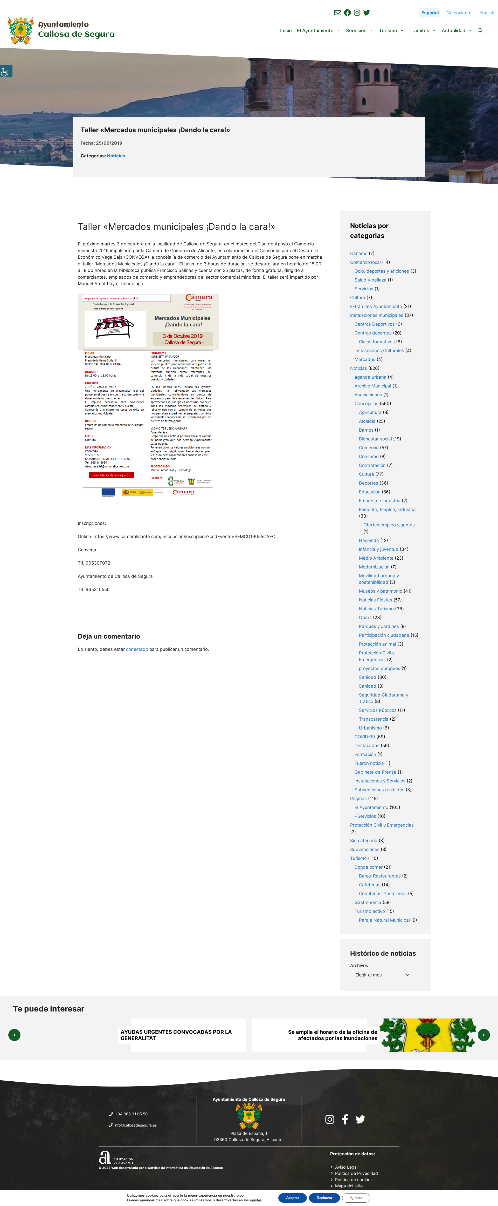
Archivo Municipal (373, 385)
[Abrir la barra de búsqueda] (480, 30)
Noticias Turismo (376, 608)
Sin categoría (363, 840)
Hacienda (369, 540)
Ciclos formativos (377, 341)
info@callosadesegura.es (135, 1125)
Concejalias (366, 403)
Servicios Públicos (378, 710)
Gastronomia (368, 902)
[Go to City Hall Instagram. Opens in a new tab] (330, 1119)
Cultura (357, 297)
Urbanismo (370, 728)
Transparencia (374, 719)
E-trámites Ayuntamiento (376, 306)
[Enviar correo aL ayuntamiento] (338, 12)
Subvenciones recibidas (379, 789)
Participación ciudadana (384, 635)
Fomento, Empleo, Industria (387, 509)
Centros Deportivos (375, 324)
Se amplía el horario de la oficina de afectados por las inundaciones (332, 1035)
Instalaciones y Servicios (380, 780)
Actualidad (453, 30)
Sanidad (367, 677)
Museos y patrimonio (380, 591)
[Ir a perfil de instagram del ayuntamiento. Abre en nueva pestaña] (357, 12)
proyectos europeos (379, 668)
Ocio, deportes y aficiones (382, 271)
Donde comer (369, 867)
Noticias (116, 155)
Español (430, 12)
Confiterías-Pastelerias (383, 893)
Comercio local (365, 262)
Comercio (369, 447)
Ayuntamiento (63, 25)
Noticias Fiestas (375, 599)
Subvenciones (364, 849)
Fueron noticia (369, 763)
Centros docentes (373, 333)
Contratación (372, 465)
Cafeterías (370, 884)
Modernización (374, 567)
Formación (365, 754)
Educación (370, 491)
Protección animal (377, 644)
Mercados (365, 359)
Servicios (356, 30)
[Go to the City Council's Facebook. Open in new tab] (345, 1119)
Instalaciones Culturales (379, 350)
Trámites (419, 30)
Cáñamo (359, 253)
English (487, 12)
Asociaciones (368, 394)
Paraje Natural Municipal (384, 920)
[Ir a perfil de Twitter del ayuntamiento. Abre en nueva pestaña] (366, 12)
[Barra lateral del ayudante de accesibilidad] (6, 71)
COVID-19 (365, 736)
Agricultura (370, 412)
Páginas (358, 798)
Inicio (286, 30)
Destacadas (367, 745)
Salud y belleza (370, 280)
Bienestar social (375, 438)
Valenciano (458, 12)
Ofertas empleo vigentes (389, 524)
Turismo (388, 30)
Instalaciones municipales (376, 315)
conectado (137, 649)
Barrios (366, 430)
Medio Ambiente (376, 558)
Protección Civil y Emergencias (382, 825)
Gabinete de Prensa (375, 772)
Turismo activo (370, 911)
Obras (365, 617)
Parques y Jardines (379, 626)
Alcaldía (367, 421)
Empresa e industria (379, 500)
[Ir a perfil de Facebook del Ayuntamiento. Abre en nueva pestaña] (347, 12)
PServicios (365, 816)
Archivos (359, 965)
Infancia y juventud (378, 549)
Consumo (369, 456)
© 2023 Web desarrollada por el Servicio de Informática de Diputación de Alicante (161, 1168)
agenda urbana (370, 377)
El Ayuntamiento (315, 30)
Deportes (368, 483)
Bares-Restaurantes (380, 876)
